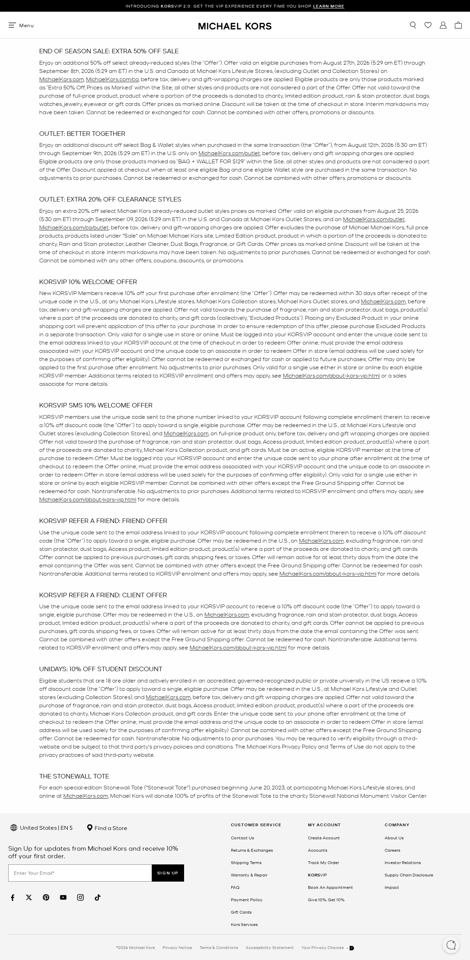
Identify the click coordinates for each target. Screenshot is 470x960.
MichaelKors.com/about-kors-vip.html (331, 375)
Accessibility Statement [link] (270, 947)
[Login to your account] (443, 25)
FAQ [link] (235, 887)
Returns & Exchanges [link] (252, 850)
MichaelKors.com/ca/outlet (74, 226)
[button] (451, 945)
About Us (394, 837)
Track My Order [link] (323, 862)
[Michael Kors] (235, 25)
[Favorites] (428, 25)
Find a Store (110, 827)
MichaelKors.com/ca (112, 78)
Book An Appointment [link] (330, 887)
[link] (11, 897)
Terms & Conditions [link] (219, 947)
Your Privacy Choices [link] (323, 947)
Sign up (168, 873)
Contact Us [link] (242, 837)
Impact (392, 887)
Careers (392, 850)
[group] (235, 6)
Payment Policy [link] (247, 899)
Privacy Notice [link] (177, 947)
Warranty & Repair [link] (249, 874)
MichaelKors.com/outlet (229, 152)
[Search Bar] (412, 25)
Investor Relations (403, 862)
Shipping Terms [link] (246, 862)
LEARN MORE (328, 6)
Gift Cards (241, 912)
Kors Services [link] (244, 924)
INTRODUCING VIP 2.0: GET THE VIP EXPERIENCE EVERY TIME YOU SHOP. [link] (235, 6)
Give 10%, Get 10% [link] (326, 899)
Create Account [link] (324, 837)
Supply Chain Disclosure (409, 874)
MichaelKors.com (61, 78)
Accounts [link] (317, 850)
